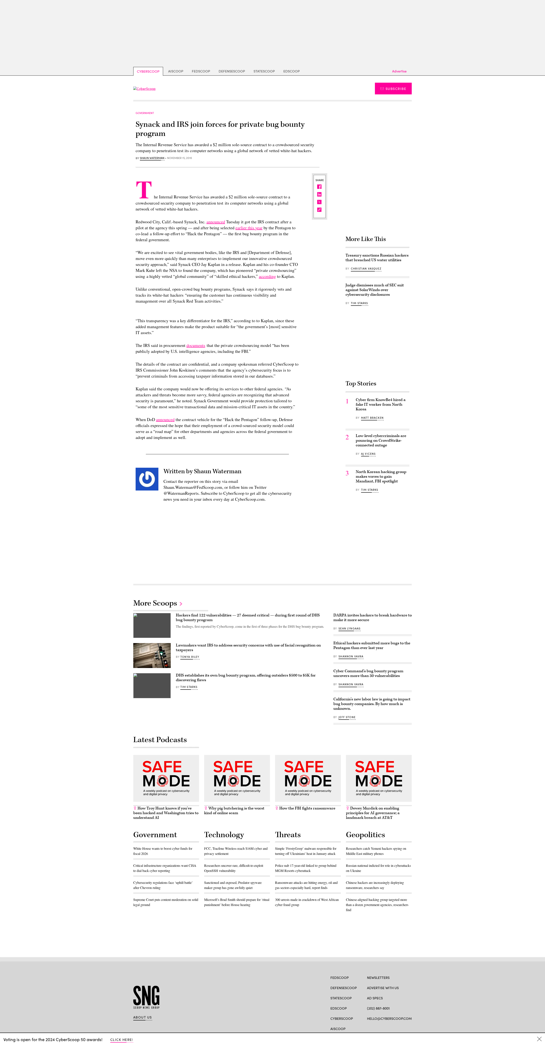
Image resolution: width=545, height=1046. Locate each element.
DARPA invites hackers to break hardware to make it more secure (372, 618)
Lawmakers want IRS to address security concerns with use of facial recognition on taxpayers (248, 648)
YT (401, 1028)
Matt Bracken (372, 418)
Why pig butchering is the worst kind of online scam (234, 811)
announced (216, 222)
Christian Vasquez (366, 268)
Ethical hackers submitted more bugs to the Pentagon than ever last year (371, 646)
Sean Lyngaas (349, 628)
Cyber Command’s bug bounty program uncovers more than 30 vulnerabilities (368, 673)
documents (195, 345)
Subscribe (396, 88)
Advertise (399, 71)
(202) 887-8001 (378, 1008)
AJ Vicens (368, 454)
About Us (142, 1017)
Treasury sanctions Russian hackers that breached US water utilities (377, 258)
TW (377, 1028)
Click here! (121, 1039)
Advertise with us (383, 987)
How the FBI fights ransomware (306, 808)
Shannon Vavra (350, 656)
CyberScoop (148, 71)
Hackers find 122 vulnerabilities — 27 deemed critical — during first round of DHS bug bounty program (248, 618)
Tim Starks (359, 303)
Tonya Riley (189, 657)
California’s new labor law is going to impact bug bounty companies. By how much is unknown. (371, 704)
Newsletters (378, 977)
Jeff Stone (347, 717)
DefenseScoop (232, 71)
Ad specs (375, 998)
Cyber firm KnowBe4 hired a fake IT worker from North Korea (381, 404)
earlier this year (248, 228)
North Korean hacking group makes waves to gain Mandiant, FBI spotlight (381, 476)
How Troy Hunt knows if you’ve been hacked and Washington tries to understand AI (165, 813)
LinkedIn (386, 1028)
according (267, 276)
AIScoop (175, 71)
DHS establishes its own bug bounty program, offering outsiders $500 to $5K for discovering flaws (246, 678)
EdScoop (291, 71)
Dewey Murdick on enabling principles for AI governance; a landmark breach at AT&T (373, 813)
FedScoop (201, 71)
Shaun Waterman (152, 158)
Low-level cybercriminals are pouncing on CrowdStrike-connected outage (381, 440)
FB (369, 1028)
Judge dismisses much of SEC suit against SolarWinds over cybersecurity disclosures (375, 290)
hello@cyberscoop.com (389, 1018)
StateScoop (264, 71)
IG (392, 1028)
